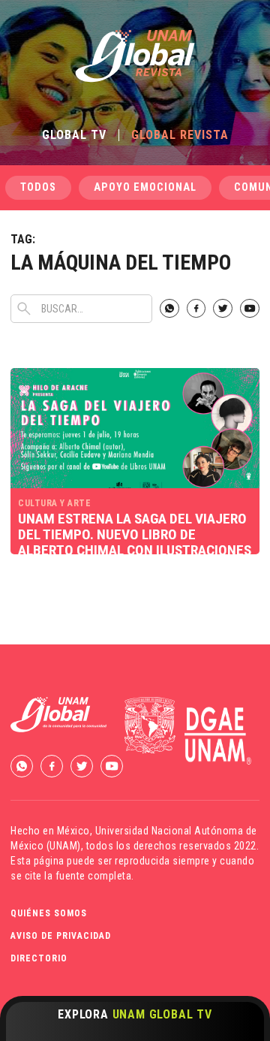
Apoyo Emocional (145, 187)
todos (38, 187)
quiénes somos (48, 913)
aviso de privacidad (60, 936)
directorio (39, 958)
